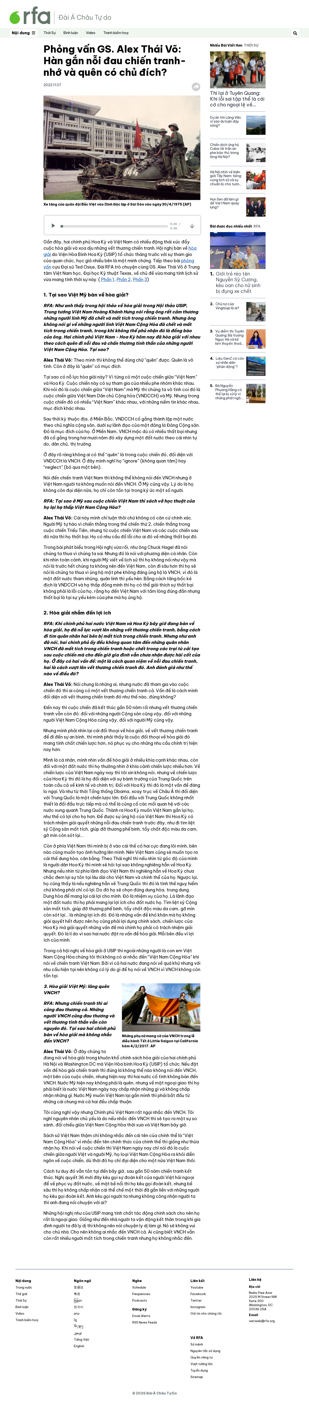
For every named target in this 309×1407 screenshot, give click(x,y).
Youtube (196, 1287)
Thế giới (21, 1294)
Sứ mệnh (196, 1344)
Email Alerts (141, 1316)
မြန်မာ (78, 1300)
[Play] (55, 226)
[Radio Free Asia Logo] (60, 15)
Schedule (139, 1287)
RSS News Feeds (144, 1322)
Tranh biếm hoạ (115, 33)
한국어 (78, 1307)
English (79, 1346)
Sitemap (196, 1377)
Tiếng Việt (81, 1339)
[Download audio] (192, 226)
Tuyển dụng (199, 1370)
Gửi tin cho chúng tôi (206, 1313)
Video (90, 33)
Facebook (198, 1294)
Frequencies (141, 1294)
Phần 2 (124, 279)
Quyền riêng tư (201, 1357)
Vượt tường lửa (201, 1364)
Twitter (196, 1300)
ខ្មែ (75, 1320)
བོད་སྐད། (78, 1326)
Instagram (197, 1307)
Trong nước (23, 1287)
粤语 (77, 1294)
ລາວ (76, 1313)
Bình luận (70, 33)
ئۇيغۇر (78, 1333)
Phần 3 (140, 279)
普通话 (78, 1287)
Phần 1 (107, 279)
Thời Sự (49, 33)
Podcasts (139, 1300)
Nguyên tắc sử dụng (205, 1351)
